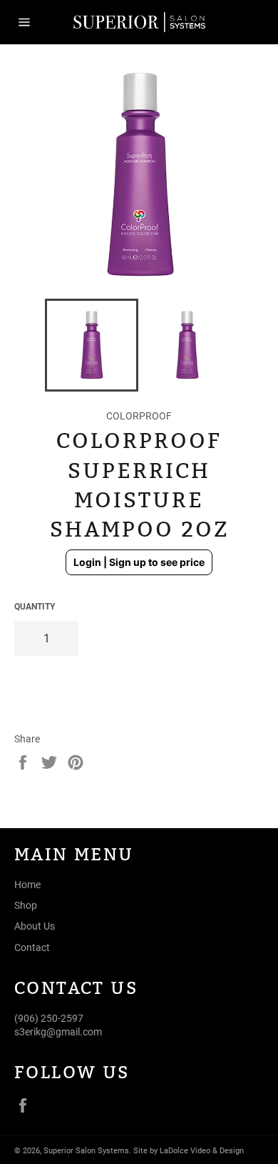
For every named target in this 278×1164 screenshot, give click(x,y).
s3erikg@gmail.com (58, 1032)
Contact (32, 947)
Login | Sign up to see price (139, 562)
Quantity (34, 607)
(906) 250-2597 (48, 1018)
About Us (34, 926)
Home (27, 884)
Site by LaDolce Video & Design (188, 1150)
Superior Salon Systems (86, 1150)
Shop (25, 905)
